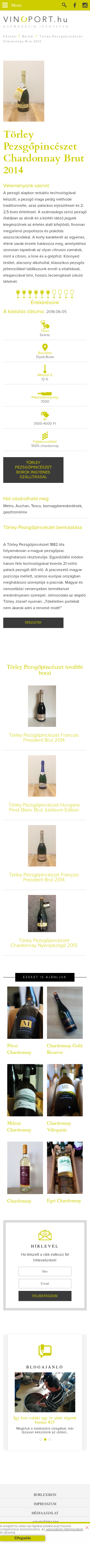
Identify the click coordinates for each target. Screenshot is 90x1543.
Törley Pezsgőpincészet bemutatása (42, 527)
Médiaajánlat (45, 1513)
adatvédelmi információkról (64, 1529)
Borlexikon (45, 1494)
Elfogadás (22, 1538)
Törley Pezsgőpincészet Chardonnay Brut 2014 (43, 151)
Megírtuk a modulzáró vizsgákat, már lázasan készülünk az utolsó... (45, 1424)
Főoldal (10, 36)
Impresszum (45, 1503)
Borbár (28, 36)
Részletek (33, 622)
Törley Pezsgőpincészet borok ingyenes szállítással (33, 470)
